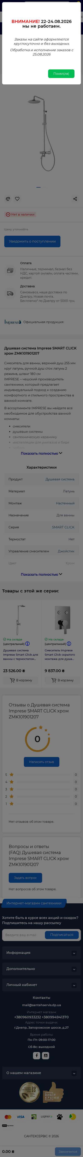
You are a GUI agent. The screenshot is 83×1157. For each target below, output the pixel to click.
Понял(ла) (61, 74)
